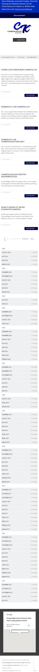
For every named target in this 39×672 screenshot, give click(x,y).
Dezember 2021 (19, 367)
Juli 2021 (19, 383)
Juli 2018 (19, 462)
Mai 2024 (19, 304)
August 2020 (19, 399)
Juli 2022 (19, 343)
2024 (3, 296)
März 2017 (19, 521)
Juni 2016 (19, 557)
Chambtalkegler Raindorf (8, 57)
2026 (3, 248)
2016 (3, 533)
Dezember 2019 (19, 414)
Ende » (33, 239)
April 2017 (19, 517)
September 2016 (19, 545)
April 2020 (19, 402)
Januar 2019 (19, 442)
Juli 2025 (19, 284)
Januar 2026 (19, 264)
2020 (3, 395)
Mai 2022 (19, 351)
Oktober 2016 (19, 541)
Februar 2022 (19, 359)
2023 (3, 308)
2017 (3, 486)
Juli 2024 (19, 300)
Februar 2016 (19, 573)
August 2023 (19, 319)
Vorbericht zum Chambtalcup (15, 106)
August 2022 (19, 339)
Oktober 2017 (19, 493)
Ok (29, 625)
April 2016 (19, 565)
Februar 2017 (19, 525)
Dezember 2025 (19, 272)
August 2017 (19, 501)
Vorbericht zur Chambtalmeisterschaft (13, 140)
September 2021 (19, 375)
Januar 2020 (19, 406)
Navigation (21, 40)
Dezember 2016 (19, 537)
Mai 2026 (19, 260)
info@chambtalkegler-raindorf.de (11, 670)
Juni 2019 (19, 426)
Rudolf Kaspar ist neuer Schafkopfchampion (13, 208)
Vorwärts (25, 239)
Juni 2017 (19, 509)
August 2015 (19, 596)
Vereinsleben (21, 57)
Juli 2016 (19, 553)
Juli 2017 (19, 505)
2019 (3, 411)
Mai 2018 (19, 470)
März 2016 (19, 569)
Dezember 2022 (19, 331)
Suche (35, 670)
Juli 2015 (19, 600)
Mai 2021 (19, 391)
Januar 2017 (19, 529)
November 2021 (19, 371)
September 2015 (19, 592)
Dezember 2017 (19, 490)
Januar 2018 (19, 482)
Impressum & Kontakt (8, 660)
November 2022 (19, 335)
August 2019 (19, 418)
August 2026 (19, 252)
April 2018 (19, 474)
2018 (3, 446)
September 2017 (19, 497)
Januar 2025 (19, 292)
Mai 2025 (19, 288)
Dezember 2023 (19, 312)
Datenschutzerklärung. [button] (23, 9)
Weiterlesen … (31, 95)
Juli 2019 (19, 422)
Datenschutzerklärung (22, 660)
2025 (3, 268)
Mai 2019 (19, 430)
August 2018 (19, 458)
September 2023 (19, 315)
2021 (3, 363)
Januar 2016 (19, 577)
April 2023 (19, 323)
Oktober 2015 (19, 588)
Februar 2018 (19, 478)
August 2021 (19, 379)
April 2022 (19, 355)
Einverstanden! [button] (19, 15)
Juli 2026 (19, 256)
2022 (3, 327)
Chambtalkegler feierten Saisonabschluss (13, 175)
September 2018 (19, 454)
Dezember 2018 (19, 450)
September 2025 (19, 276)
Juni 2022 (19, 347)
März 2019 (19, 438)
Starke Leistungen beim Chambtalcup (19, 69)
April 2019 (19, 434)
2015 (3, 581)
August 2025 (19, 280)
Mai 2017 (19, 513)
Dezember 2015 (19, 584)
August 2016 (19, 549)
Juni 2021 (19, 387)
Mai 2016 (19, 561)
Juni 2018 (19, 466)
